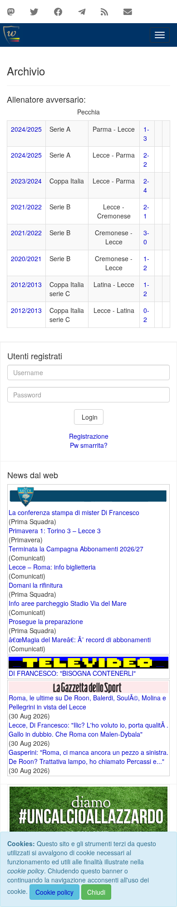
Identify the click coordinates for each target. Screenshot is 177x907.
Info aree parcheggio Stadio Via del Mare (68, 603)
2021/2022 (26, 206)
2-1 (146, 211)
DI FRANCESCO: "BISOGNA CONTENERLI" (72, 673)
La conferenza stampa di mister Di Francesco (74, 512)
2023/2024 (26, 180)
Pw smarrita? (89, 445)
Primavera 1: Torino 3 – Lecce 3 (55, 530)
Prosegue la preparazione (46, 621)
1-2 (146, 263)
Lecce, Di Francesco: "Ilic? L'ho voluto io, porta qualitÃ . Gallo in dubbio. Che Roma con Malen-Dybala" (88, 729)
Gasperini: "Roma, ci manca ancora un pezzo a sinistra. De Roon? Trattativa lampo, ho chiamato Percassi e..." (88, 757)
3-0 (146, 237)
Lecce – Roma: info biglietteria (52, 566)
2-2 (146, 159)
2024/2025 (26, 129)
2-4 (146, 185)
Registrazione (88, 436)
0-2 (146, 315)
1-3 (146, 133)
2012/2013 (26, 284)
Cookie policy (54, 892)
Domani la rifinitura (36, 585)
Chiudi (96, 892)
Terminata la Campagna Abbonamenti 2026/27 (76, 548)
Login (89, 416)
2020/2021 (26, 258)
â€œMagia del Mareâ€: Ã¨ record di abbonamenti (80, 639)
